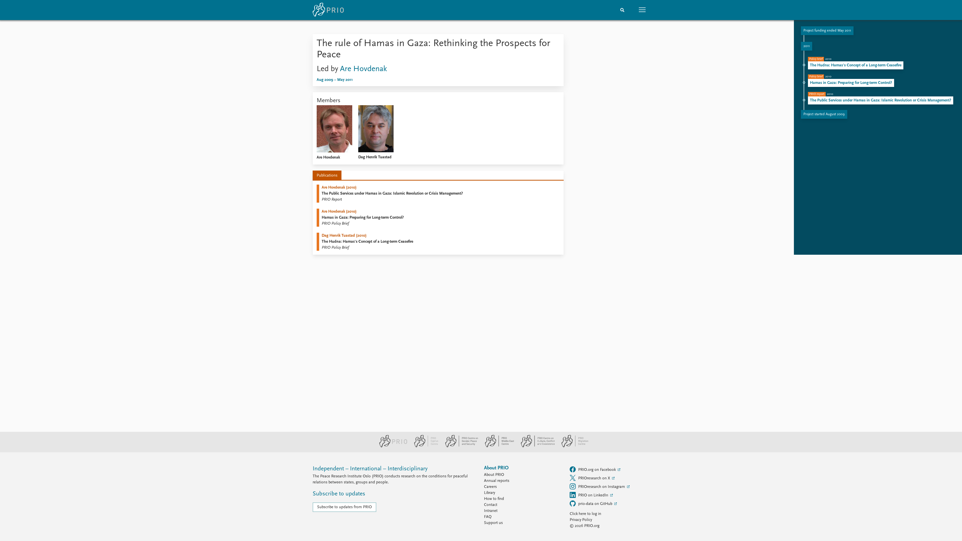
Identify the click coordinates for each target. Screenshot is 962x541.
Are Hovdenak (363, 69)
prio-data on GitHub (595, 504)
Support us (493, 523)
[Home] (328, 10)
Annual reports (496, 481)
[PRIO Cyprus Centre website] (424, 446)
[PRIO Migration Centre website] (572, 446)
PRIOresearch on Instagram (602, 487)
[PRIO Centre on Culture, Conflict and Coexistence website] (535, 446)
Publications (327, 176)
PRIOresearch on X (594, 478)
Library (489, 493)
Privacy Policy (581, 520)
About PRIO (494, 475)
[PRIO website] (391, 446)
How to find (494, 499)
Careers (490, 487)
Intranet (491, 511)
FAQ (488, 517)
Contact (490, 505)
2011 (806, 46)
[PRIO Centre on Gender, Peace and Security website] (459, 446)
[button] (642, 10)
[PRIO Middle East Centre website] (497, 446)
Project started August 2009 (824, 114)
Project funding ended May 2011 (827, 31)
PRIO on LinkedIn (593, 495)
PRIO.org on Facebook (597, 470)
